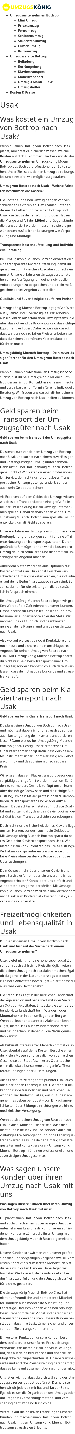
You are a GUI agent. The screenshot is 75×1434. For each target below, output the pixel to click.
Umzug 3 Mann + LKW (35, 82)
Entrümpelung (29, 66)
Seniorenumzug (30, 36)
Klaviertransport (31, 71)
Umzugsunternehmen (17, 161)
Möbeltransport (30, 77)
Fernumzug (27, 30)
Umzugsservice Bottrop (28, 56)
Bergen (60, 1015)
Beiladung (26, 61)
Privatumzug (28, 25)
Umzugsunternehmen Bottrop (34, 15)
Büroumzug (27, 51)
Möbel (40, 220)
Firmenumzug (29, 46)
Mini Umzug (27, 20)
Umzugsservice (60, 372)
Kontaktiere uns (42, 382)
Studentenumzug (32, 41)
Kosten (5, 156)
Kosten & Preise (22, 92)
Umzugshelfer (29, 87)
